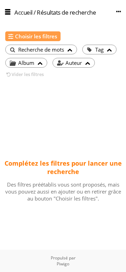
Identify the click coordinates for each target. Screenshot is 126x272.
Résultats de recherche (66, 12)
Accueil (23, 12)
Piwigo (63, 264)
